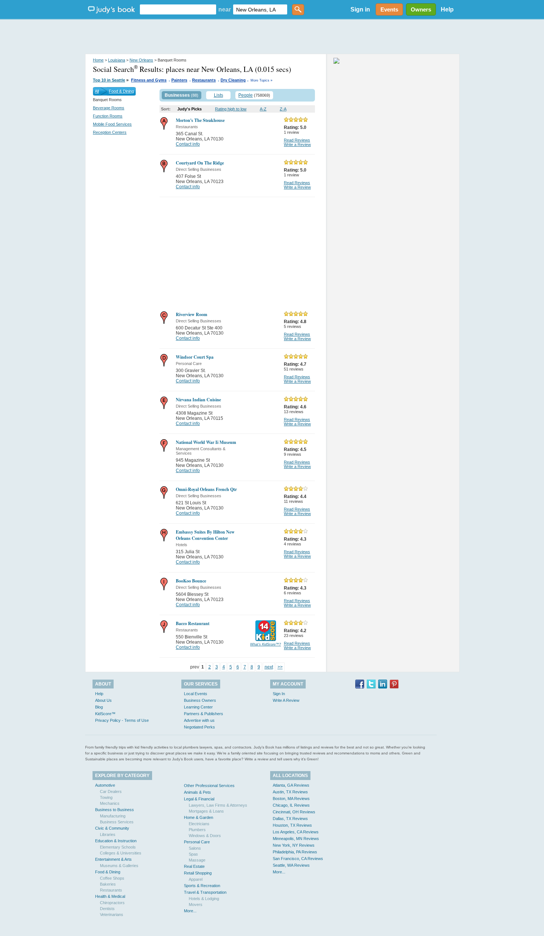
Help (447, 9)
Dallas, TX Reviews (290, 818)
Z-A (283, 109)
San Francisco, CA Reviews (298, 858)
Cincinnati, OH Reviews (294, 812)
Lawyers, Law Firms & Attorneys (218, 805)
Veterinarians (111, 914)
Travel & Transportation (205, 892)
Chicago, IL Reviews (291, 805)
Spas (193, 854)
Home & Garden (198, 817)
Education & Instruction (116, 841)
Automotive (105, 785)
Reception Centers (110, 132)
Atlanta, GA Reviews (291, 785)
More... (190, 911)
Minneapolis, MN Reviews (296, 838)
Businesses (177, 95)
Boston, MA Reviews (291, 798)
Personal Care (197, 842)
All (97, 91)
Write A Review (286, 700)
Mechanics (110, 803)
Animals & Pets (197, 792)
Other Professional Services (209, 785)
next (269, 667)
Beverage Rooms (108, 108)
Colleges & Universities (120, 853)
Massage (197, 860)
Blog (99, 707)
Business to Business (114, 809)
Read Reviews (297, 140)
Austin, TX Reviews (290, 792)
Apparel (195, 879)
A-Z (263, 109)
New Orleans (141, 60)
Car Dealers (111, 791)
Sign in (360, 9)
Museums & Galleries (119, 865)
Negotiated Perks (199, 727)
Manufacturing (112, 816)
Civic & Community (112, 828)
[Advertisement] (272, 37)
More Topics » (261, 80)
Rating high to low (230, 109)
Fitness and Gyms (149, 80)
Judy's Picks (189, 109)
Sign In (279, 693)
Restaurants (204, 80)
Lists (218, 95)
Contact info (188, 144)
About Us (103, 700)
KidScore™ (105, 713)
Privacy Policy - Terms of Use (122, 720)
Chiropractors (112, 902)
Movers (195, 904)
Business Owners (200, 700)
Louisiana (116, 60)
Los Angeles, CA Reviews (296, 832)
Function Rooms (107, 116)
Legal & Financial (199, 799)
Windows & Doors (205, 835)
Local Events (195, 693)
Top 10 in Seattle (109, 80)
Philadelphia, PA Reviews (295, 852)
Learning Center (198, 707)
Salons (195, 848)
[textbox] (178, 9)
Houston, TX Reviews (292, 825)
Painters (179, 80)
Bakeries (108, 884)
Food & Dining (121, 91)
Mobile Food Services (112, 124)
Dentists (107, 908)
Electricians (199, 824)
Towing (106, 797)
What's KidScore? (265, 644)
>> (280, 667)
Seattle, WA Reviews (291, 865)
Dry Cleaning (233, 80)
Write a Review (297, 144)
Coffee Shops (112, 878)
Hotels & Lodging (204, 898)
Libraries (107, 834)
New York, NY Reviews (294, 845)
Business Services (117, 822)
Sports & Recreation (202, 885)
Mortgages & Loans (206, 811)
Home (98, 60)
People (245, 95)
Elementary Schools (118, 847)
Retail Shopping (198, 873)
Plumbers (197, 829)
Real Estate (194, 866)
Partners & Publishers (203, 713)
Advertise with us (199, 720)
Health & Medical (110, 896)
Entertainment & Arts (113, 859)
